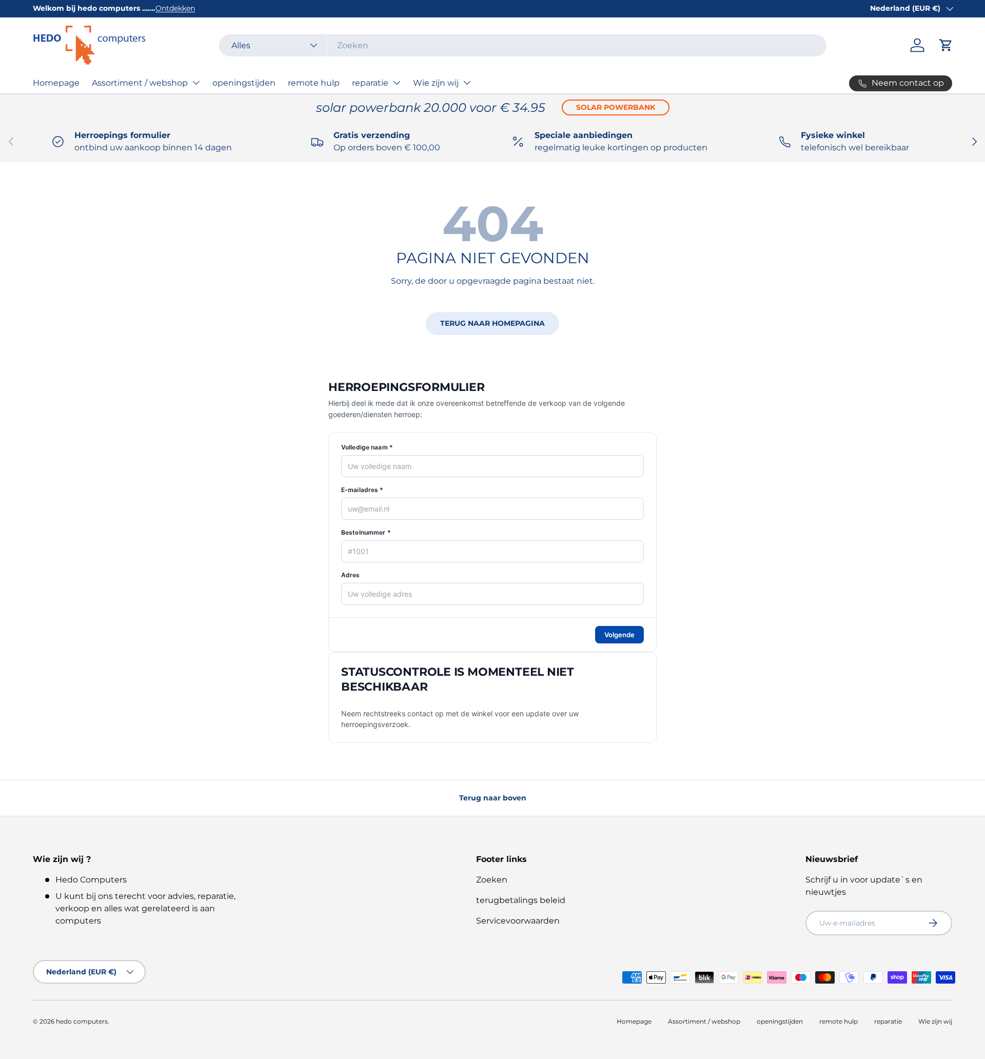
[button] (946, 45)
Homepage (56, 83)
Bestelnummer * (366, 532)
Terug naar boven (492, 797)
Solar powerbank (615, 107)
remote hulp (314, 83)
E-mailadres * (362, 490)
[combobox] (522, 45)
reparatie (370, 83)
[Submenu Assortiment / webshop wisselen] (196, 82)
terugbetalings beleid (520, 900)
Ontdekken (175, 8)
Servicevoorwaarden (518, 921)
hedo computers (82, 1021)
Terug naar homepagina (492, 323)
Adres (350, 575)
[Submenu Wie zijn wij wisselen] (467, 82)
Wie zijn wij (436, 83)
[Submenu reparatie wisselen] (396, 82)
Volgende (619, 635)
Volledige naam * (367, 447)
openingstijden (243, 83)
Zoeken (491, 880)
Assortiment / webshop (140, 83)
